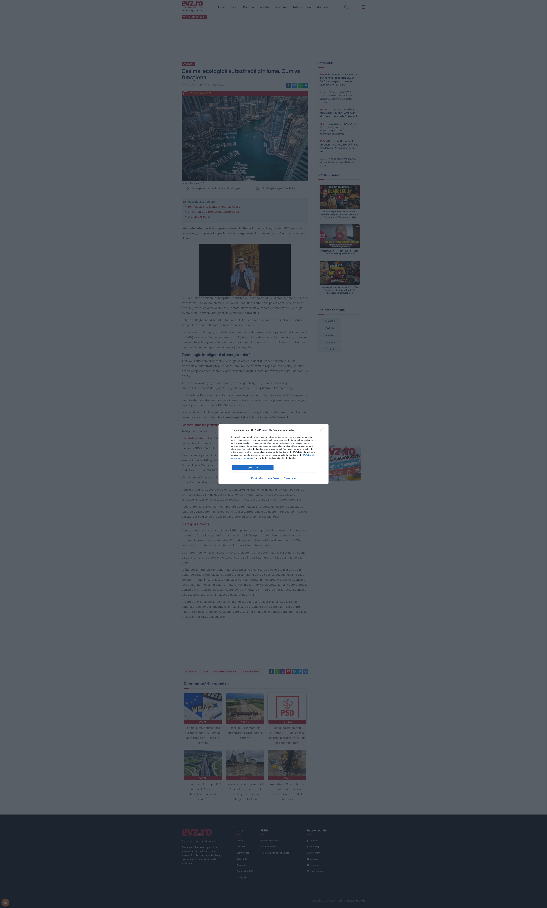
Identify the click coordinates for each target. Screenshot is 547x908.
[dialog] (273, 454)
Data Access (273, 478)
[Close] (322, 430)
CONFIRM (253, 468)
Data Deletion (257, 478)
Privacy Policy (289, 478)
